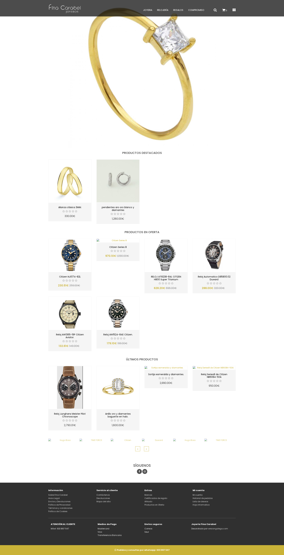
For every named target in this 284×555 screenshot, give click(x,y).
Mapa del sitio (103, 501)
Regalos (178, 10)
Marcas (148, 495)
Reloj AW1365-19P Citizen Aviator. (70, 336)
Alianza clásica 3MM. (70, 207)
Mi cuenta (197, 495)
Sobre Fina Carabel (58, 495)
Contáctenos (103, 495)
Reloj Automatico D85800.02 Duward (214, 278)
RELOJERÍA (162, 10)
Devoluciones (103, 498)
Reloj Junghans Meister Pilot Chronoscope (70, 415)
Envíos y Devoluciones (59, 501)
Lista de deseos (200, 501)
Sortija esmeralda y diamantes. (166, 374)
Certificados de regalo (155, 498)
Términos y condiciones (60, 508)
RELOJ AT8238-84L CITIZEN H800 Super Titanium (166, 278)
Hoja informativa (201, 504)
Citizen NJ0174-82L (70, 276)
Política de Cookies (57, 511)
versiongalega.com (218, 528)
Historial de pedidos (203, 498)
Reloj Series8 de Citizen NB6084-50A (214, 376)
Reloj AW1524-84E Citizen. (118, 334)
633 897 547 (163, 550)
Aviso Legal (54, 498)
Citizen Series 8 (118, 247)
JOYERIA (147, 10)
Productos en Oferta (154, 504)
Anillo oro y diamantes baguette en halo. (118, 415)
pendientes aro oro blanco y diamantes (118, 209)
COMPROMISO (196, 10)
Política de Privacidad (59, 504)
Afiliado (148, 501)
